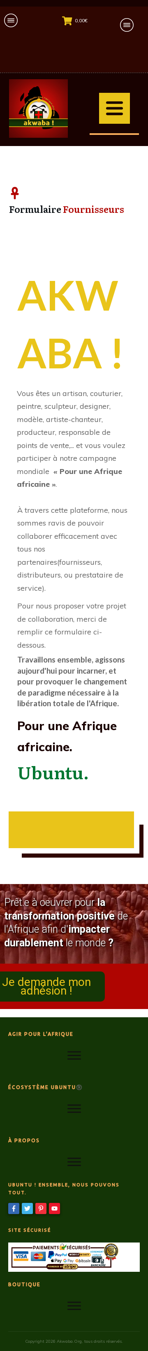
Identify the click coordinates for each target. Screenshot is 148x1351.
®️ (79, 1087)
